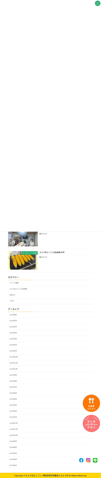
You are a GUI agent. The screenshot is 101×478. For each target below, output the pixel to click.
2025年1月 (13, 417)
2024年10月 (13, 435)
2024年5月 (13, 465)
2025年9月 (13, 375)
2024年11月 (13, 429)
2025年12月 (13, 357)
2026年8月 (13, 315)
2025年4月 (13, 399)
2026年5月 (13, 333)
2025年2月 (13, 411)
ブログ (11, 301)
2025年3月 (13, 405)
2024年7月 (13, 453)
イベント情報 (13, 283)
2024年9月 (13, 441)
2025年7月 (13, 387)
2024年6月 (13, 459)
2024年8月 (13, 447)
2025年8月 (13, 381)
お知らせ (12, 295)
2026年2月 (13, 345)
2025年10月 (13, 369)
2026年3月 (13, 339)
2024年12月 (13, 423)
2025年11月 (13, 363)
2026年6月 (13, 327)
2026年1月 (13, 351)
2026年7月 (13, 321)
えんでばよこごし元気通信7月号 (52, 252)
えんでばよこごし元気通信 (18, 289)
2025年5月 (13, 393)
